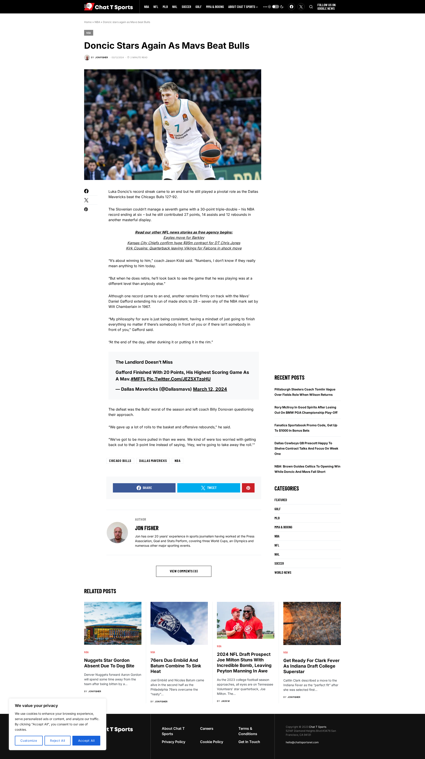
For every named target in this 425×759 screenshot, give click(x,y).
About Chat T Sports (173, 731)
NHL (277, 554)
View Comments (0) (184, 571)
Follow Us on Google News (326, 6)
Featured (280, 500)
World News (282, 572)
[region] (57, 724)
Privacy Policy (173, 742)
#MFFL (138, 379)
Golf (277, 509)
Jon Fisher (146, 527)
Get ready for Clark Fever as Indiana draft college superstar (311, 666)
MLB (277, 518)
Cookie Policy (211, 742)
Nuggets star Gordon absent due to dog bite (109, 663)
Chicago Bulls (120, 461)
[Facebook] (291, 6)
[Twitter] (301, 6)
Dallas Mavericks (153, 461)
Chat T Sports (317, 726)
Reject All (57, 740)
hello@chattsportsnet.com (302, 742)
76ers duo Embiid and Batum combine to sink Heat (176, 666)
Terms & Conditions (247, 731)
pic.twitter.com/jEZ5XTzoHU (179, 379)
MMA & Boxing (283, 527)
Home (88, 22)
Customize (28, 740)
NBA (97, 22)
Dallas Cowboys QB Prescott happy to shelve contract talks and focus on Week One (306, 448)
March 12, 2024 (210, 389)
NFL (276, 545)
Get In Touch (249, 742)
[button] (276, 6)
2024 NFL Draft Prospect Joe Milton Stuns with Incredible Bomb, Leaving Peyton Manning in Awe (244, 663)
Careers (206, 728)
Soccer (279, 563)
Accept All (86, 740)
